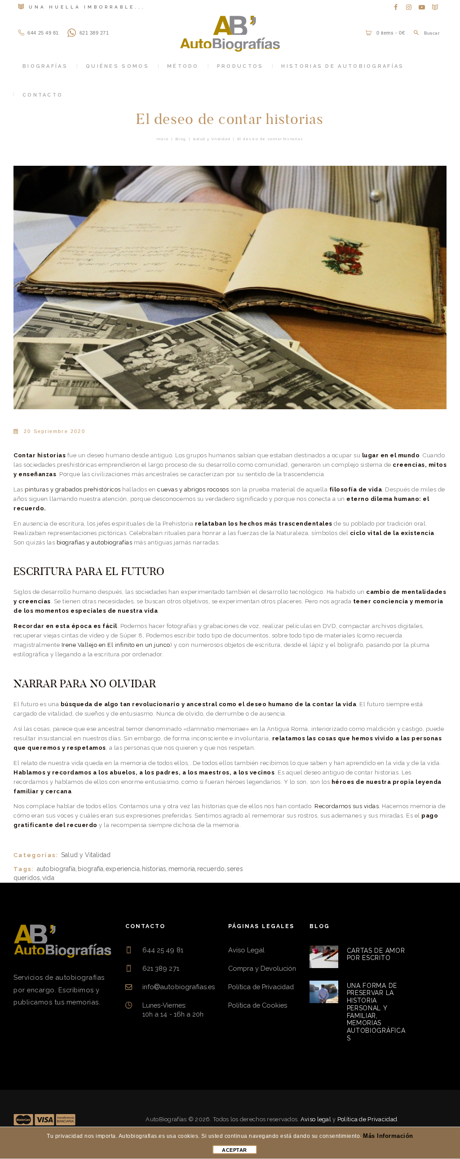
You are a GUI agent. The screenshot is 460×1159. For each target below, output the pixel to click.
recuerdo (211, 868)
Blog (181, 139)
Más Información (388, 1135)
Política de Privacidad (261, 987)
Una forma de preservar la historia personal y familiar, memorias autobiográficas (376, 1012)
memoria (181, 868)
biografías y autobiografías (95, 542)
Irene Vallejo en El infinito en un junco (116, 644)
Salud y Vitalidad (211, 139)
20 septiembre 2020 (54, 431)
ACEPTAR (234, 1150)
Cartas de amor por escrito (376, 954)
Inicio (163, 139)
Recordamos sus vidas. (347, 806)
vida (48, 877)
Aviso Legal (246, 950)
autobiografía (56, 868)
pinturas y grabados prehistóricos (73, 489)
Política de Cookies (257, 1005)
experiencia (123, 868)
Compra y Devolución (262, 968)
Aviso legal (316, 1119)
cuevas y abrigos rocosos (193, 489)
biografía (90, 868)
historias (154, 868)
